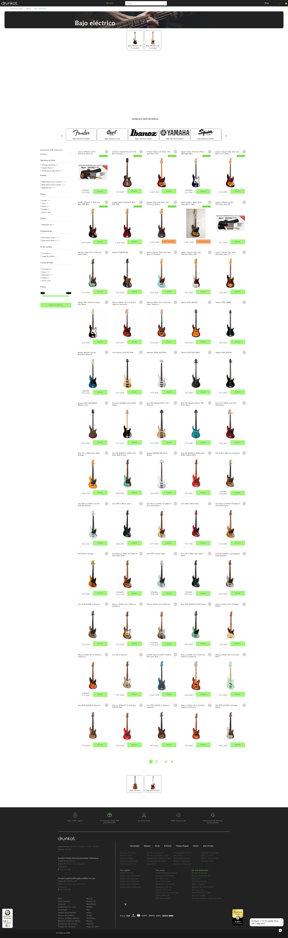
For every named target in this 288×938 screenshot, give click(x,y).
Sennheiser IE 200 (199, 881)
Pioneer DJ (91, 901)
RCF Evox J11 (197, 890)
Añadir (100, 191)
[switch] (7, 925)
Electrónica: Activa (50, 237)
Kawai (89, 912)
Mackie (89, 921)
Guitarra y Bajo (126, 858)
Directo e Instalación (182, 864)
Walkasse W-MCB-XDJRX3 (203, 887)
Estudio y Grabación (155, 853)
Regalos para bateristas (129, 881)
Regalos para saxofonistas (131, 887)
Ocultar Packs (48, 168)
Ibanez (46, 206)
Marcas (90, 898)
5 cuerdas (47, 253)
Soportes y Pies (207, 861)
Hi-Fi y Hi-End (207, 855)
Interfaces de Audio (128, 864)
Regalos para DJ (126, 873)
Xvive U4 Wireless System (166, 873)
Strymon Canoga (198, 895)
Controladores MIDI (182, 858)
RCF (88, 910)
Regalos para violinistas (130, 884)
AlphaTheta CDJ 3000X (201, 893)
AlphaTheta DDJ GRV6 (165, 884)
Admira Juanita (198, 884)
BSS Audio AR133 (163, 898)
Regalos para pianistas (129, 878)
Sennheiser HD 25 (163, 887)
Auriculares (151, 864)
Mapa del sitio (93, 927)
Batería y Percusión (182, 861)
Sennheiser (91, 918)
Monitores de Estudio (129, 861)
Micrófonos (178, 855)
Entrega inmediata (50, 165)
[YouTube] (131, 904)
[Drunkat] (9, 3)
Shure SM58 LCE (163, 895)
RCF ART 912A (162, 878)
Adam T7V (196, 878)
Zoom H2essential (163, 881)
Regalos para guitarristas (130, 876)
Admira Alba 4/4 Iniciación (167, 893)
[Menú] (11, 910)
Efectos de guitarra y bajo (158, 855)
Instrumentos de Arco (183, 853)
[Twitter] (126, 905)
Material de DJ (126, 855)
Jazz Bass (47, 269)
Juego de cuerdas (49, 256)
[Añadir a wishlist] (106, 151)
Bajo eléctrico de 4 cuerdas (53, 182)
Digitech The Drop (163, 890)
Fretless (46, 278)
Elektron (90, 924)
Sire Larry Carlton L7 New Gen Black (207, 898)
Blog (60, 898)
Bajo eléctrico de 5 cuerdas (53, 185)
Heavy (46, 272)
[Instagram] (135, 904)
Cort (45, 203)
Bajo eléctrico (48, 188)
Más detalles (84, 174)
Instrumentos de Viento (156, 861)
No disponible (169, 241)
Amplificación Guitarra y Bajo (159, 858)
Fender (46, 200)
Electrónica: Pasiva (50, 240)
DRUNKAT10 (48, 225)
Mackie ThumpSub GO (201, 876)
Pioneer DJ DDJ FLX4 (165, 876)
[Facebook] (122, 904)
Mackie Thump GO (199, 873)
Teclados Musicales (128, 853)
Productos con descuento (52, 171)
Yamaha (46, 209)
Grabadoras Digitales (209, 853)
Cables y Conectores (209, 858)
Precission (47, 275)
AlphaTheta (91, 904)
